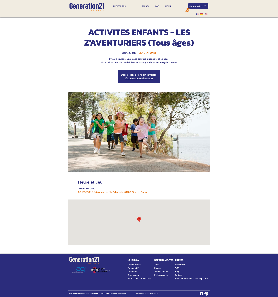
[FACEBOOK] (201, 294)
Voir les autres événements (139, 78)
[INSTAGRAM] (206, 294)
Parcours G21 (133, 268)
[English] (206, 14)
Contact (178, 275)
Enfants (157, 268)
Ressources (180, 264)
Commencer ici (134, 264)
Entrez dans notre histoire (136, 278)
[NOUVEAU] (187, 10)
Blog (177, 271)
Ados (156, 264)
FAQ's (177, 268)
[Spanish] (201, 14)
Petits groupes (161, 275)
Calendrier (132, 271)
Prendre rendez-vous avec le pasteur (188, 278)
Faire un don (133, 275)
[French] (197, 14)
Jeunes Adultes (161, 271)
